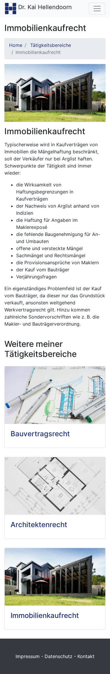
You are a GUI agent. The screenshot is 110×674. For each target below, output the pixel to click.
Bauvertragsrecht (40, 433)
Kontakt (85, 656)
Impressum (28, 656)
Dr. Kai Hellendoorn (45, 7)
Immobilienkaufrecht (45, 615)
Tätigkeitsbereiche (50, 45)
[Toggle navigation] (97, 8)
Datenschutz (58, 656)
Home (15, 45)
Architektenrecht (39, 524)
